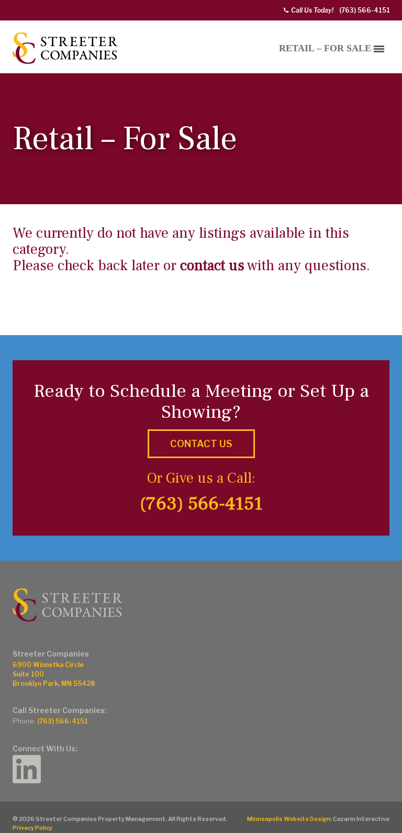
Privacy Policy (32, 827)
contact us (212, 265)
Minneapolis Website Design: (289, 819)
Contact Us (201, 443)
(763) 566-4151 (364, 10)
